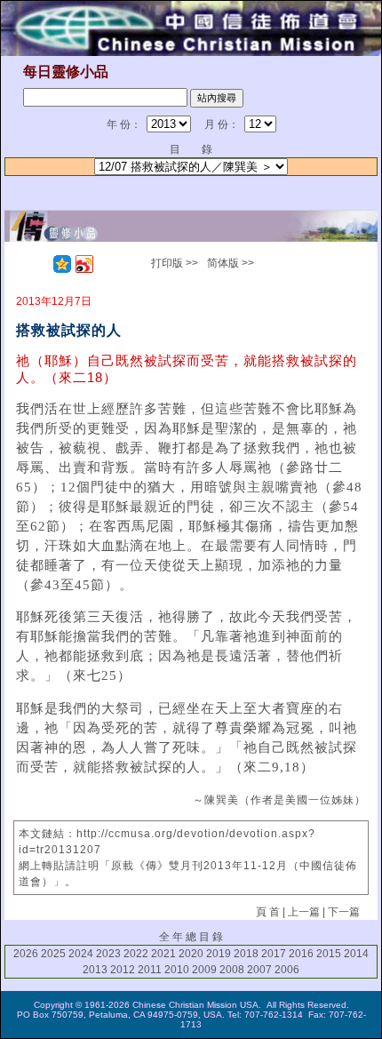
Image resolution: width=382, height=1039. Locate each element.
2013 (95, 969)
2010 (176, 969)
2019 (218, 953)
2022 (135, 953)
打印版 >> (174, 263)
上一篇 (304, 912)
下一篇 (344, 912)
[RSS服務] (40, 264)
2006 (287, 969)
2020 (191, 953)
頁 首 (268, 912)
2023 (108, 953)
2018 (246, 953)
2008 (231, 969)
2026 (25, 953)
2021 (163, 953)
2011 (150, 969)
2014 (356, 953)
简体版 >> (230, 263)
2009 (204, 969)
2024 (80, 953)
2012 (122, 969)
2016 (301, 953)
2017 (273, 953)
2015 (328, 953)
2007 (259, 969)
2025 (53, 953)
